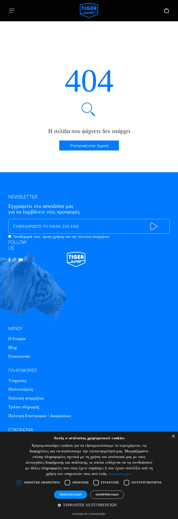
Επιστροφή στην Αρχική (89, 145)
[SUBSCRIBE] (154, 226)
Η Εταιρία (16, 338)
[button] (89, 505)
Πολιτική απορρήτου (26, 398)
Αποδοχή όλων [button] (70, 494)
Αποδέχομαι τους (61, 236)
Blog (12, 347)
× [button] (173, 436)
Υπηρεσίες (17, 380)
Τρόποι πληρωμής (24, 406)
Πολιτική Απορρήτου (120, 474)
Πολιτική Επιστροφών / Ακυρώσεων (39, 415)
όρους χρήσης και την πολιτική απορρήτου (76, 236)
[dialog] (89, 475)
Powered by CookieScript (89, 514)
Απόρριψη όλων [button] (107, 494)
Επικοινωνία (19, 356)
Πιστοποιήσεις (20, 389)
